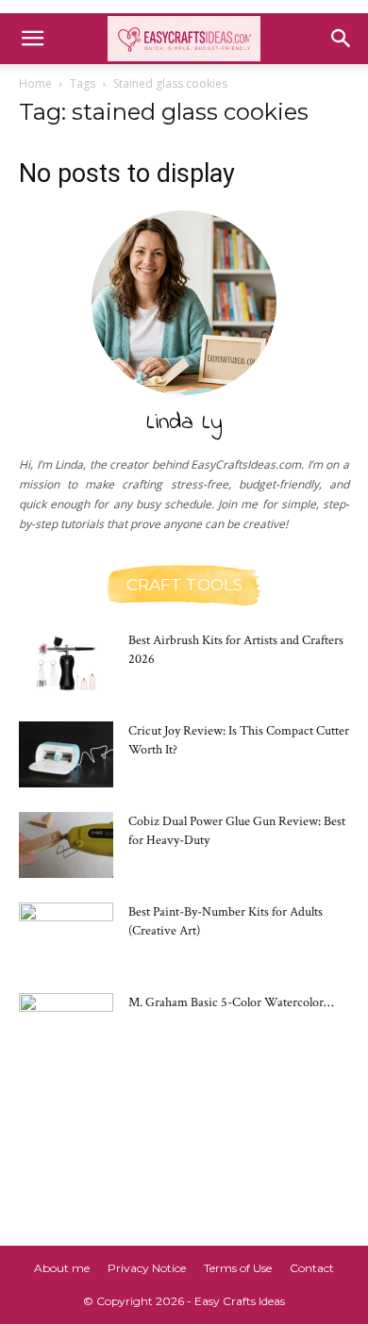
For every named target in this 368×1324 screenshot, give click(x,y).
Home (35, 83)
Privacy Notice (147, 1268)
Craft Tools (184, 585)
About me (62, 1268)
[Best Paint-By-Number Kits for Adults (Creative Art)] (66, 935)
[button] (32, 38)
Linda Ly (184, 422)
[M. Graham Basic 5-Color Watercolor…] (66, 1026)
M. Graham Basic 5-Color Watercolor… (230, 1002)
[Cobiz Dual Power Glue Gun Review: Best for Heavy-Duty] (66, 845)
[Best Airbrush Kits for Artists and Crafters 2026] (66, 664)
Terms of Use (238, 1268)
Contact (312, 1268)
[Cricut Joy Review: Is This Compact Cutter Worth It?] (66, 754)
